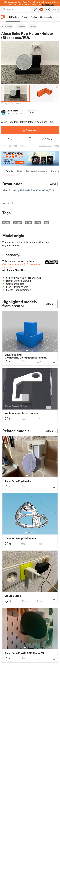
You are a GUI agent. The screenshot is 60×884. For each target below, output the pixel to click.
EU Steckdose (13, 595)
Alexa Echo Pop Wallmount (20, 538)
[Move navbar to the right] (57, 17)
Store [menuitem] (24, 17)
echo (37, 222)
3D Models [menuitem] (13, 17)
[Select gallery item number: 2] (30, 350)
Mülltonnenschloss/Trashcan (22, 413)
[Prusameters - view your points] (41, 9)
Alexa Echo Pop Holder (18, 481)
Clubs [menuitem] (34, 17)
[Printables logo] (3, 17)
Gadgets (21, 26)
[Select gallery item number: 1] (27, 350)
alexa (28, 222)
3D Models (8, 26)
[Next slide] (56, 93)
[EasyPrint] (35, 9)
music (6, 222)
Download (31, 130)
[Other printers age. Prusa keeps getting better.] (30, 158)
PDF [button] (54, 183)
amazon (17, 222)
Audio (33, 26)
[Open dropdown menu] (57, 33)
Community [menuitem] (46, 17)
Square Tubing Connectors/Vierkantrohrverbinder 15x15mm (25, 356)
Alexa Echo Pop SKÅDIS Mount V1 (24, 653)
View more (51, 303)
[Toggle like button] (6, 361)
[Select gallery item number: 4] (33, 532)
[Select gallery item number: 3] (32, 350)
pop (46, 222)
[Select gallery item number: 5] (34, 647)
